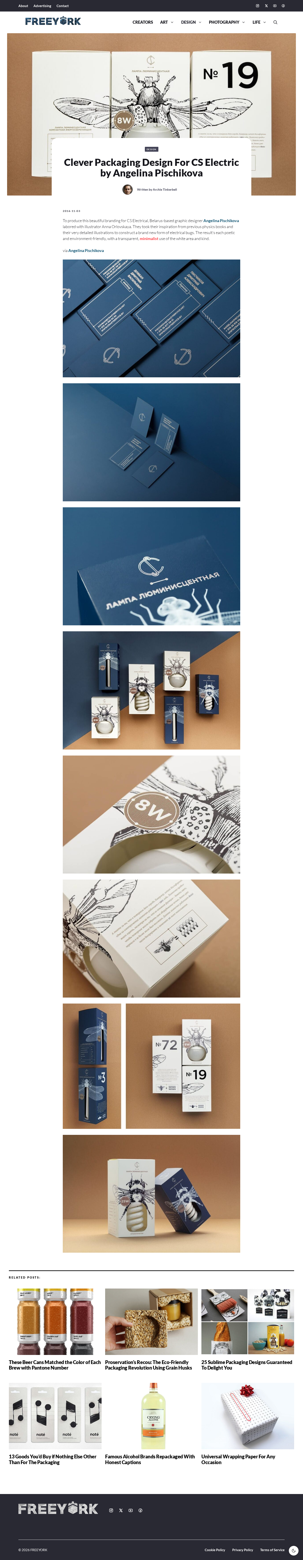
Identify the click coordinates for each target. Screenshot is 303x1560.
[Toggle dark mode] (294, 1551)
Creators (143, 22)
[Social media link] (257, 6)
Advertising (42, 6)
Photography (224, 22)
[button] (273, 22)
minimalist (149, 238)
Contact (63, 6)
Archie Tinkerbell (165, 189)
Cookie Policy (215, 1550)
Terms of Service (272, 1550)
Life (256, 22)
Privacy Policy (242, 1550)
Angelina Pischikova (221, 220)
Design (188, 22)
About (23, 6)
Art (164, 22)
